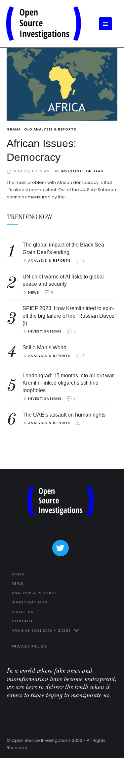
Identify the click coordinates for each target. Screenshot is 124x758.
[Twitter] (60, 548)
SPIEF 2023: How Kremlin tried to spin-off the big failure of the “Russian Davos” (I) (69, 316)
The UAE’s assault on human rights (63, 415)
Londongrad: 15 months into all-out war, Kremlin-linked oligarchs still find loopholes (68, 383)
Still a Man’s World (44, 347)
